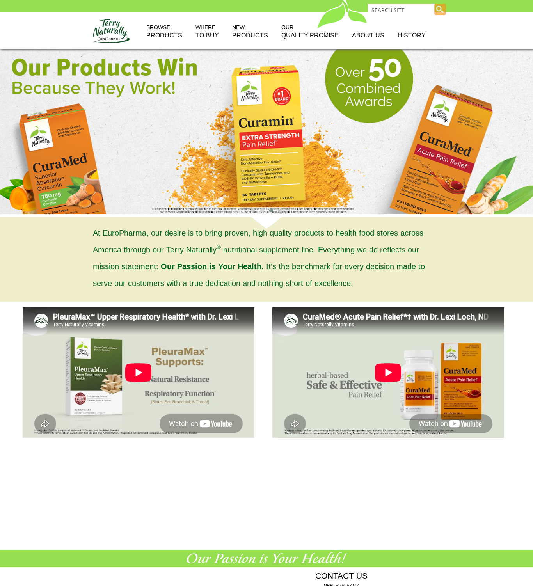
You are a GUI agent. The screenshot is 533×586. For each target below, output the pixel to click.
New (250, 31)
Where (207, 31)
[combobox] (401, 10)
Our (310, 31)
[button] (252, 210)
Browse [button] (164, 31)
